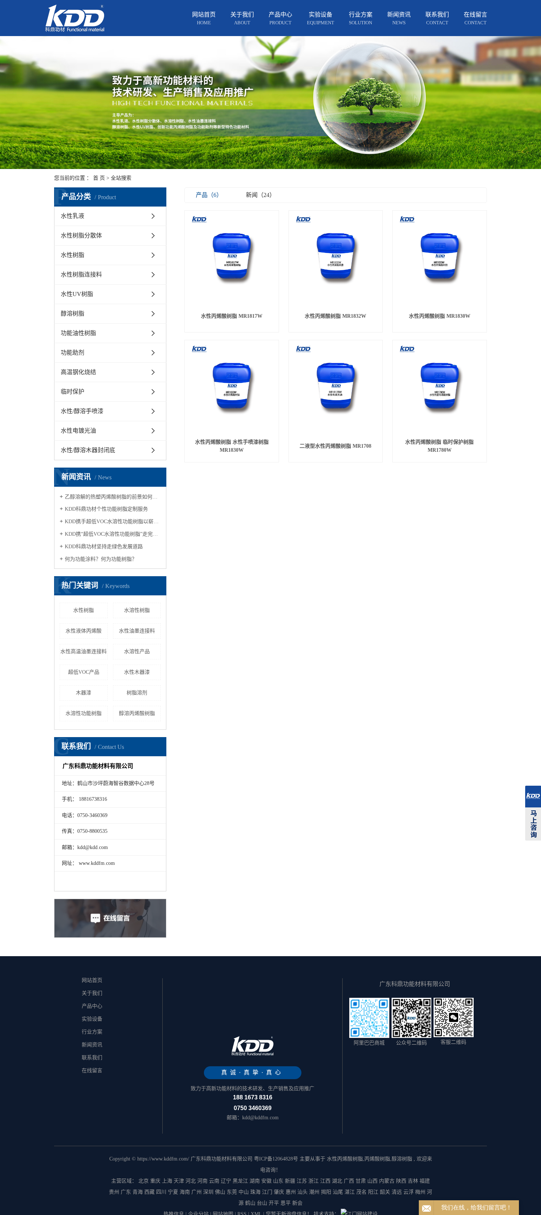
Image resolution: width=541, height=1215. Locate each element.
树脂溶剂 (137, 692)
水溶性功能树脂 (84, 713)
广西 (349, 1181)
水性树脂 (72, 255)
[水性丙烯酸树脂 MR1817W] (231, 257)
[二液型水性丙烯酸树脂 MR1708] (336, 387)
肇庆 (279, 1192)
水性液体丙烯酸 (84, 631)
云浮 (408, 1192)
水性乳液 (72, 216)
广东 (126, 1192)
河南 (202, 1181)
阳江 (373, 1192)
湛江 (349, 1192)
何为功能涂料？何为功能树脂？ (101, 559)
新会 (297, 1203)
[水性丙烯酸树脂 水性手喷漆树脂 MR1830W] (231, 387)
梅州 (420, 1192)
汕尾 (338, 1192)
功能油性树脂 (78, 333)
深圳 (208, 1192)
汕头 (302, 1192)
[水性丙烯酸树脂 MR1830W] (439, 257)
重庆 (155, 1181)
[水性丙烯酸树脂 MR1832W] (336, 257)
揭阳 (326, 1192)
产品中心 (280, 18)
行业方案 (360, 18)
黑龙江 (240, 1181)
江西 (325, 1181)
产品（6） (209, 195)
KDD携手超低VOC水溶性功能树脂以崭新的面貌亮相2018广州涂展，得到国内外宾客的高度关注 (113, 521)
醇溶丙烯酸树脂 (137, 713)
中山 (243, 1192)
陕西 (401, 1181)
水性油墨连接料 (137, 631)
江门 (267, 1192)
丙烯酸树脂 (377, 1159)
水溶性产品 (137, 651)
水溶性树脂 (137, 610)
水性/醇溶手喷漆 (82, 411)
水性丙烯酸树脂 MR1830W (439, 316)
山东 (278, 1181)
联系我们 (437, 18)
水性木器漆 (137, 672)
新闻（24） (260, 195)
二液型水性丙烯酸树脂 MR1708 (335, 446)
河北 (190, 1181)
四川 (161, 1192)
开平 (274, 1203)
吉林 (413, 1181)
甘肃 (361, 1181)
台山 (262, 1203)
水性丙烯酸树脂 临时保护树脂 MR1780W (439, 446)
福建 (425, 1181)
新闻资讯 (399, 18)
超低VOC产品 (83, 672)
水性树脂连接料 (81, 274)
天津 (179, 1181)
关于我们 (242, 18)
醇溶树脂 (72, 313)
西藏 (149, 1192)
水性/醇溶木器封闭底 (88, 450)
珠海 (255, 1192)
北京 (143, 1181)
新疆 (290, 1181)
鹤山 (250, 1203)
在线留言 (475, 18)
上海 (167, 1181)
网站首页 (204, 18)
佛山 (220, 1192)
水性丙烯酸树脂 (345, 1159)
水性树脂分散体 (81, 235)
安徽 (266, 1181)
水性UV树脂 (77, 294)
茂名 (361, 1192)
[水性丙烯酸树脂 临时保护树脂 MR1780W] (439, 387)
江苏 (302, 1181)
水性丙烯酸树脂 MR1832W (335, 316)
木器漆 (83, 692)
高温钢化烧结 (78, 372)
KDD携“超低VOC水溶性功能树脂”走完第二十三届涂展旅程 (113, 534)
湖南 (255, 1181)
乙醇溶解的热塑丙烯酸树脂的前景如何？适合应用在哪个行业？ (113, 497)
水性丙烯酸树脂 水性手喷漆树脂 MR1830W (232, 446)
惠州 (291, 1192)
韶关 (385, 1192)
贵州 (114, 1192)
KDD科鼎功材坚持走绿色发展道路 (104, 546)
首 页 (99, 178)
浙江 (313, 1181)
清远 (397, 1192)
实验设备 (320, 18)
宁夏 (173, 1192)
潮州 (314, 1192)
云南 (214, 1181)
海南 (185, 1192)
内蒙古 (387, 1181)
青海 (137, 1192)
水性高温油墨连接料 (83, 651)
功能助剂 (72, 352)
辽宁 (226, 1181)
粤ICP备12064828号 (276, 1159)
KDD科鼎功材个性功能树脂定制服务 (106, 509)
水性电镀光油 (78, 430)
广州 (196, 1192)
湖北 (337, 1181)
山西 (372, 1181)
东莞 (232, 1192)
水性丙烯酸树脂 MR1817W (231, 316)
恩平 (285, 1203)
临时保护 (72, 391)
